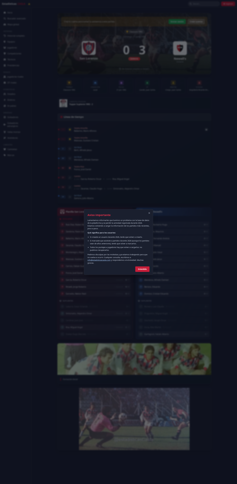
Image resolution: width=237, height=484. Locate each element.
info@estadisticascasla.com (99, 260)
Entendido (142, 269)
